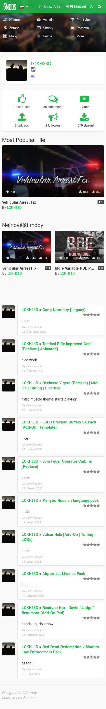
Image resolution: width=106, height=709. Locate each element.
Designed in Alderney (19, 692)
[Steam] (33, 69)
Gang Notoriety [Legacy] (63, 309)
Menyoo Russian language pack (70, 500)
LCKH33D (41, 63)
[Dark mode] (91, 6)
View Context (34, 327)
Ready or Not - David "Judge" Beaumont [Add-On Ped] (58, 610)
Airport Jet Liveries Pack (63, 573)
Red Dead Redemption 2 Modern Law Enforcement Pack (60, 649)
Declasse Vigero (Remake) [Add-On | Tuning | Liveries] (60, 385)
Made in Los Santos (18, 697)
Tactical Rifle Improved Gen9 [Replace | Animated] (57, 346)
